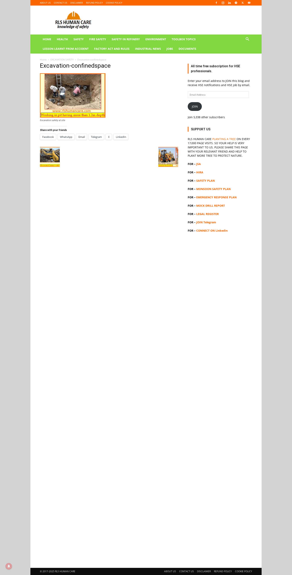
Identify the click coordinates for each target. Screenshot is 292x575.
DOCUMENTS (187, 49)
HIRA (199, 172)
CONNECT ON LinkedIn (212, 230)
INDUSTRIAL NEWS (148, 49)
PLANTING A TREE (224, 139)
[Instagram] (223, 3)
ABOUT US (45, 2)
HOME (47, 39)
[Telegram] (236, 3)
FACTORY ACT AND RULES (112, 49)
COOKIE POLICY (114, 2)
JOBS (169, 49)
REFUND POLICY (94, 2)
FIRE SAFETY (97, 39)
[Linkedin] (229, 3)
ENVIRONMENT (155, 39)
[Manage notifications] (9, 566)
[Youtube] (249, 3)
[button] (247, 39)
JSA (198, 164)
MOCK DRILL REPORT (210, 205)
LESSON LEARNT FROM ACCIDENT (66, 49)
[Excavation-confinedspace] (72, 116)
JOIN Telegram (206, 222)
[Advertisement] (146, 83)
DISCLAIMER (76, 2)
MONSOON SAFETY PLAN (213, 189)
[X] (243, 3)
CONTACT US (60, 2)
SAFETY (78, 39)
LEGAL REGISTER (207, 214)
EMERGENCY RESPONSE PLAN (216, 197)
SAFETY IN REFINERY (126, 39)
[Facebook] (216, 3)
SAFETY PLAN (205, 180)
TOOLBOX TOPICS (184, 39)
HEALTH (62, 39)
